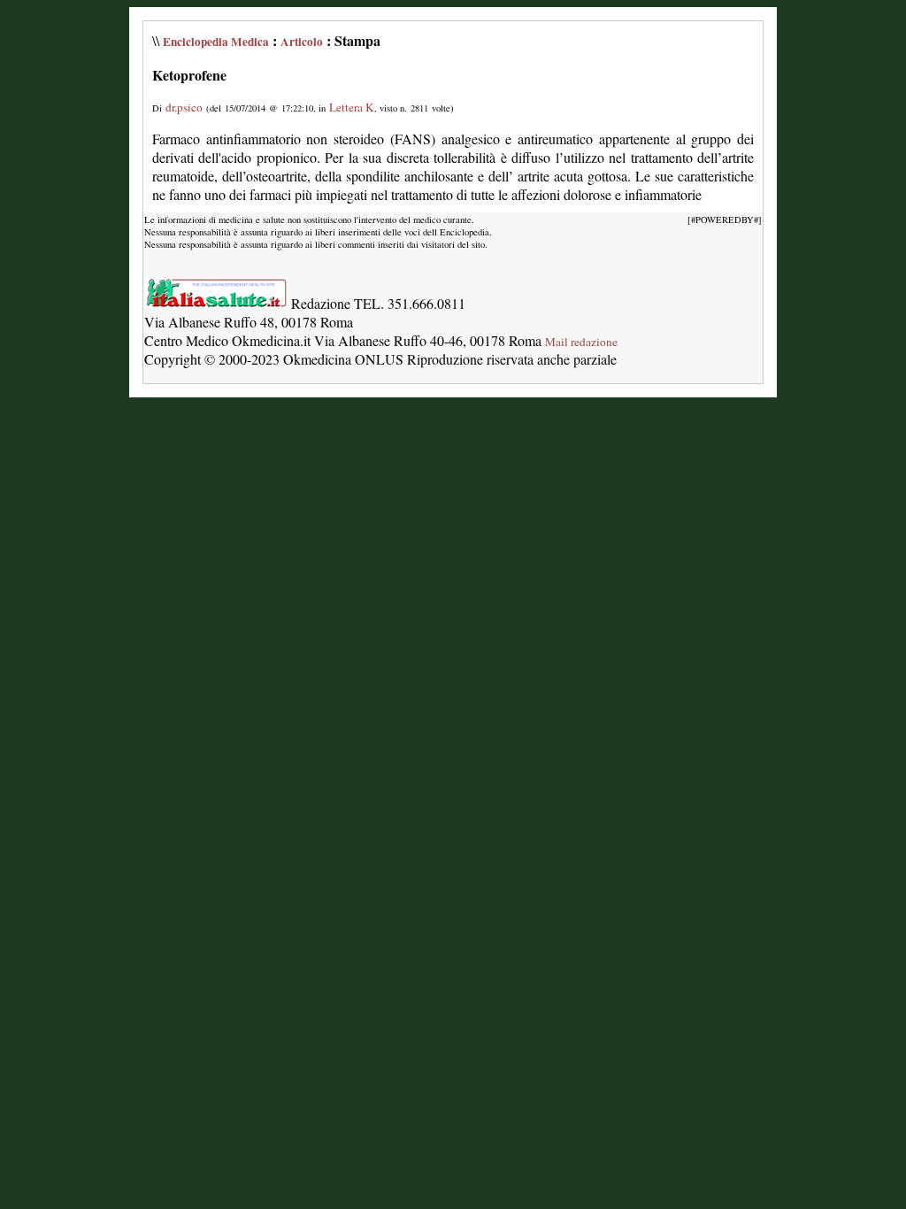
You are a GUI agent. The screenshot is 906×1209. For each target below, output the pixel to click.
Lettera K (351, 107)
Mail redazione (581, 342)
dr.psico (184, 107)
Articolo (301, 41)
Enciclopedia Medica (216, 41)
